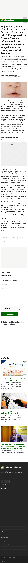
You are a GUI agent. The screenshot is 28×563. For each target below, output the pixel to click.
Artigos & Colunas (4, 531)
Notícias (13, 237)
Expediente (3, 547)
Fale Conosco (3, 551)
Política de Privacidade (5, 544)
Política (21, 237)
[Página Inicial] (7, 20)
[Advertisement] (14, 257)
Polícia (2, 534)
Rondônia (4, 237)
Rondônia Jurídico (4, 537)
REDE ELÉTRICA (3, 410)
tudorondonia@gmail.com (9, 484)
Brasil (3, 241)
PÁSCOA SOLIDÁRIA (4, 377)
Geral (2, 527)
